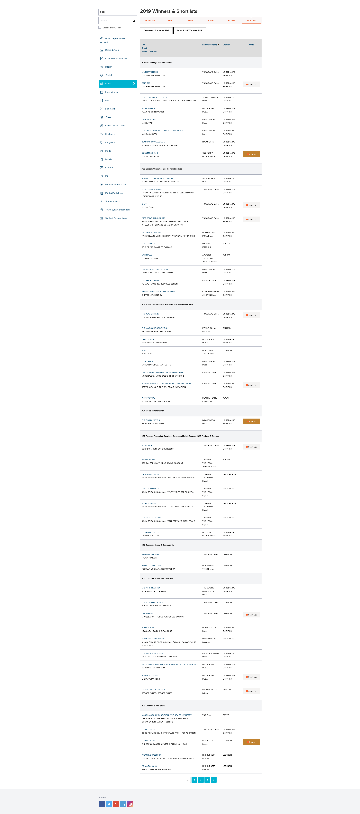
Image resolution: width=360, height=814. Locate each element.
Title (143, 45)
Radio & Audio (112, 50)
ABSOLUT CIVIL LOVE (151, 565)
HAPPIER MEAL (148, 339)
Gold (170, 20)
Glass (108, 117)
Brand (144, 48)
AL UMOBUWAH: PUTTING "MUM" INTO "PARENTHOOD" (166, 384)
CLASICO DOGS (149, 729)
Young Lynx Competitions (117, 209)
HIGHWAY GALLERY (150, 314)
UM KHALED (147, 255)
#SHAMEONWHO (149, 766)
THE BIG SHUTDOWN (151, 518)
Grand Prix (150, 20)
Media (108, 151)
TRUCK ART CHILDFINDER (153, 690)
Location (226, 45)
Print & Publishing (114, 192)
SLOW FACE (147, 445)
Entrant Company (209, 45)
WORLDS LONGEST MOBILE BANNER (158, 291)
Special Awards (112, 201)
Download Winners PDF (189, 30)
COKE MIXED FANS (150, 153)
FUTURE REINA (148, 741)
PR (106, 176)
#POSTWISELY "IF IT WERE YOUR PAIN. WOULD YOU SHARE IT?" (170, 664)
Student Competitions (116, 218)
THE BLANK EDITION (151, 420)
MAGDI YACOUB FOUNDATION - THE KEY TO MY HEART (167, 715)
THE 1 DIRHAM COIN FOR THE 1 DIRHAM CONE (162, 372)
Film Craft (110, 108)
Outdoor (109, 167)
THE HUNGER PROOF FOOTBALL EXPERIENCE (162, 131)
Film (107, 100)
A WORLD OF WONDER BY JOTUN (157, 178)
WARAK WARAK (148, 460)
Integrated (110, 142)
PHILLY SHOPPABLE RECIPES (154, 97)
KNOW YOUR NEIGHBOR (153, 639)
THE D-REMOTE (149, 244)
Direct (108, 83)
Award (251, 45)
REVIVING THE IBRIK (150, 554)
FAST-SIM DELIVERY (150, 474)
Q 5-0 (144, 204)
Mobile (108, 159)
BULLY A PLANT (149, 627)
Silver (190, 20)
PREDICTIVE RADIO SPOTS (153, 218)
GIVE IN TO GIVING (150, 675)
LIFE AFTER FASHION (151, 588)
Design (108, 66)
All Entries (251, 20)
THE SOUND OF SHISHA (152, 602)
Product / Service (149, 51)
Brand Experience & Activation (112, 40)
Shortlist (231, 20)
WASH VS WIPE (148, 398)
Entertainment (112, 92)
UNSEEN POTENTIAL (151, 280)
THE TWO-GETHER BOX (152, 653)
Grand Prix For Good (115, 125)
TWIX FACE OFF (149, 119)
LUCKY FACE (147, 361)
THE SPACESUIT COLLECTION (155, 269)
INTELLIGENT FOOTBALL (153, 189)
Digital (108, 75)
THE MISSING (147, 613)
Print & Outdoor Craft (115, 184)
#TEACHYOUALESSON (151, 755)
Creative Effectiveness (116, 58)
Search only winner (112, 28)
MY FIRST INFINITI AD (151, 232)
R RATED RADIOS (149, 503)
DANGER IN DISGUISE (151, 489)
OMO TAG (146, 83)
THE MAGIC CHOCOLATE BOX (155, 328)
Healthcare (110, 134)
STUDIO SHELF (148, 108)
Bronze (211, 20)
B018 (144, 350)
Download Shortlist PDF (156, 30)
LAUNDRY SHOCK (150, 72)
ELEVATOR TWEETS (150, 532)
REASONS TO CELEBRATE (153, 142)
